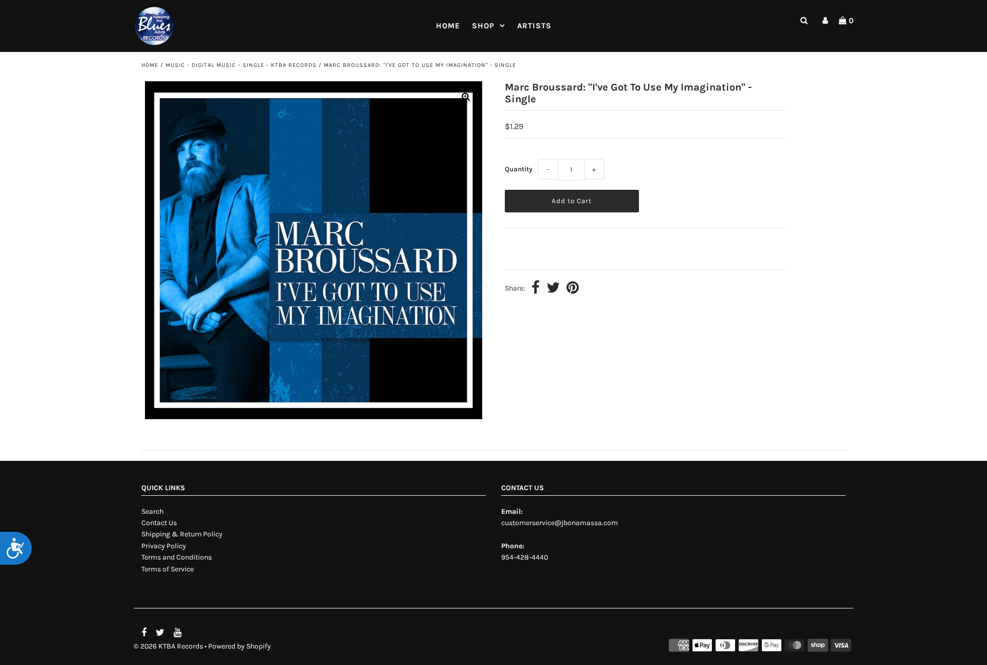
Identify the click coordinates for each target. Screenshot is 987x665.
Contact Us (159, 522)
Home (448, 25)
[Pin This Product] (572, 288)
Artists (534, 25)
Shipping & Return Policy (182, 534)
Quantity (519, 169)
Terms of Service (167, 569)
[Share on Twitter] (553, 288)
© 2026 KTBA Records (168, 646)
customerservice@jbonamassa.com (559, 522)
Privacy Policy (163, 546)
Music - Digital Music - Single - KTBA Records (241, 65)
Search (152, 511)
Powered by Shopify (239, 646)
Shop (483, 25)
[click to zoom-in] (465, 97)
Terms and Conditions (176, 557)
